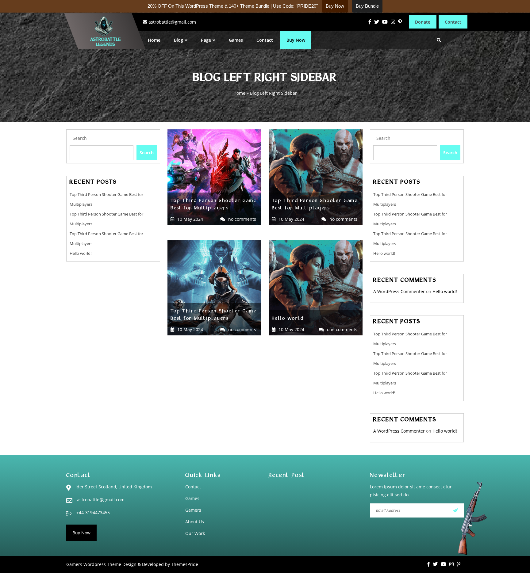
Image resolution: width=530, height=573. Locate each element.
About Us (194, 522)
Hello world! (80, 253)
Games (236, 40)
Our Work (195, 533)
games (192, 498)
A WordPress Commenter (399, 291)
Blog (178, 40)
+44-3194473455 (93, 512)
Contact (453, 22)
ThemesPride (184, 564)
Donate (422, 22)
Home (154, 40)
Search (80, 138)
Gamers (193, 510)
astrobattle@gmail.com (172, 22)
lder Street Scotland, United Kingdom (113, 487)
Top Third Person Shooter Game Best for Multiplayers (214, 205)
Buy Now (295, 40)
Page (206, 40)
